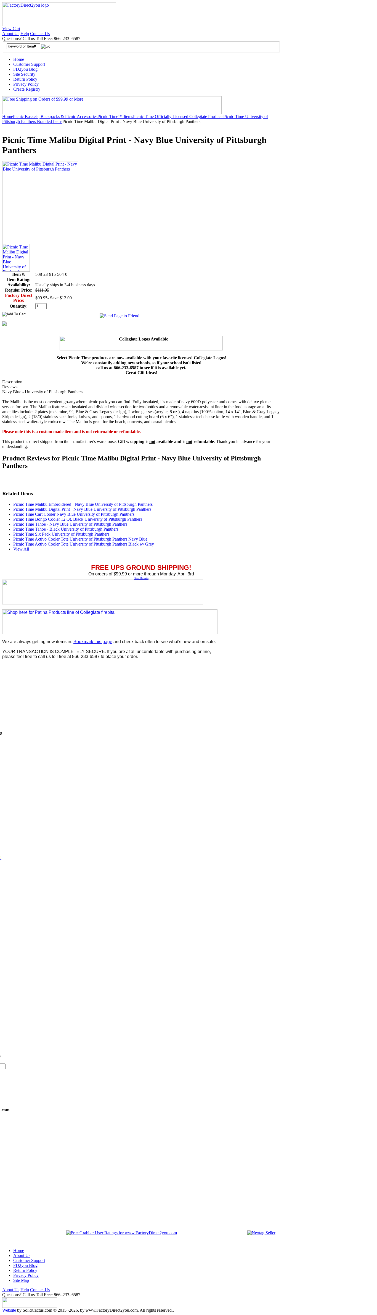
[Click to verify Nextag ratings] (261, 1232)
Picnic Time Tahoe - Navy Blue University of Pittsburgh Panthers (70, 524)
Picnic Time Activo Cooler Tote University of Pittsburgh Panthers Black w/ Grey (83, 544)
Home (18, 59)
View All (21, 549)
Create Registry (26, 89)
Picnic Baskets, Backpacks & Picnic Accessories (55, 116)
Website (9, 1310)
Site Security (24, 74)
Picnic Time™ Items (115, 116)
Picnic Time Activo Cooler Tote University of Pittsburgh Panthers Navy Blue (80, 539)
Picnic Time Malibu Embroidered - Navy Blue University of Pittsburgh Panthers (83, 504)
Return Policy (25, 79)
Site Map (21, 1280)
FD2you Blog (25, 69)
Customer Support (29, 64)
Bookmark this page (92, 641)
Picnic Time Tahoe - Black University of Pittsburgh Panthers (65, 529)
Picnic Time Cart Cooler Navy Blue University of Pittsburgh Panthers (73, 514)
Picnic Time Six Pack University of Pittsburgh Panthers (61, 534)
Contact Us (40, 33)
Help (24, 33)
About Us (10, 33)
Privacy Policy (26, 84)
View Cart (11, 28)
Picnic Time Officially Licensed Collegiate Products (178, 116)
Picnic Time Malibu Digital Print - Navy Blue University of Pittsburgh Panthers (82, 509)
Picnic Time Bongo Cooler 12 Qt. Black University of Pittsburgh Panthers (77, 519)
